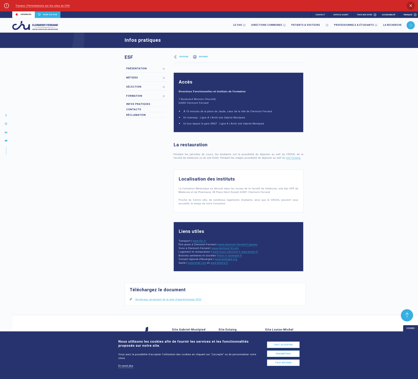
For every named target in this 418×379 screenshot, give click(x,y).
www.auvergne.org (226, 259)
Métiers (132, 77)
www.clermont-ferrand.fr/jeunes (237, 244)
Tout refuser (283, 363)
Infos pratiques (138, 104)
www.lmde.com (197, 262)
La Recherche (392, 25)
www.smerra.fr (219, 262)
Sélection (133, 86)
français (407, 15)
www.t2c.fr (199, 240)
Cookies (410, 328)
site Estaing (293, 157)
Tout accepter (283, 345)
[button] (411, 6)
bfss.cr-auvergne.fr (230, 255)
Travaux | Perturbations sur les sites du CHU (43, 5)
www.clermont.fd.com (225, 248)
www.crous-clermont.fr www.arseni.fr (235, 251)
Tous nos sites (364, 15)
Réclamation (136, 115)
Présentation (136, 68)
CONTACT (320, 15)
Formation (134, 95)
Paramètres (283, 354)
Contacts (133, 109)
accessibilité (388, 15)
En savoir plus (125, 365)
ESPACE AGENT (341, 15)
